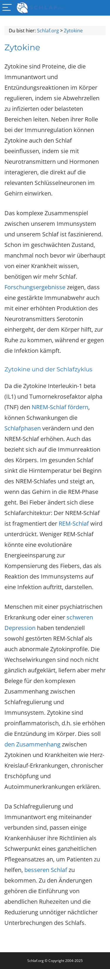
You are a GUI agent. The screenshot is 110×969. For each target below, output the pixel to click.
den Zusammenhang (32, 744)
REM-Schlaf (73, 523)
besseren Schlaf (45, 870)
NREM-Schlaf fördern (60, 407)
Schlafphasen (22, 428)
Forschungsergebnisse (34, 287)
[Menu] (7, 8)
